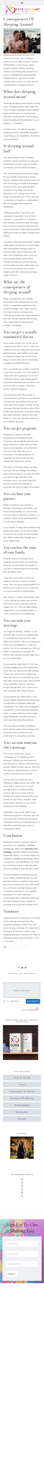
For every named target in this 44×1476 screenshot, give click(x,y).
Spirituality (22, 1112)
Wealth (22, 1118)
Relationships (14, 14)
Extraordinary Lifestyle (22, 10)
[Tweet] (21, 967)
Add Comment (33, 1001)
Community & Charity (22, 1091)
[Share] (18, 967)
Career (22, 1084)
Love (6, 14)
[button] (22, 3)
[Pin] (25, 967)
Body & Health (22, 1077)
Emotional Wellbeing (22, 1098)
